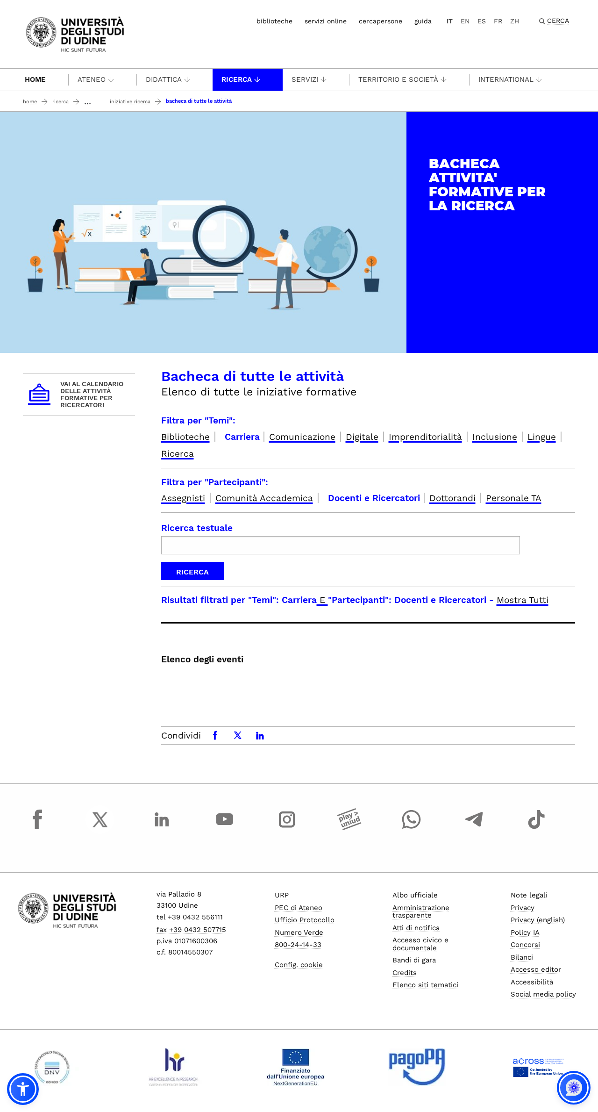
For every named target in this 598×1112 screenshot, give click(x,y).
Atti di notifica (416, 928)
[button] (22, 1089)
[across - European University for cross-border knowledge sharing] (538, 1067)
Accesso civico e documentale (420, 944)
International (506, 79)
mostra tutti (522, 600)
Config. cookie (299, 965)
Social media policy (543, 994)
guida (423, 21)
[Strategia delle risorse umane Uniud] (173, 1067)
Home (35, 79)
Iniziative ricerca (130, 102)
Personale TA (513, 498)
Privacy (522, 908)
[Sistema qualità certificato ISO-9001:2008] (52, 1067)
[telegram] (474, 828)
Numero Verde (299, 932)
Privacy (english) (538, 920)
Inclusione (494, 436)
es (481, 21)
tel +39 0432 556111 (190, 917)
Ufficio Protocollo (305, 920)
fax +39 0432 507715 (191, 929)
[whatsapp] (411, 828)
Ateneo (92, 79)
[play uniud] (349, 828)
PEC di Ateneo (298, 908)
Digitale (362, 436)
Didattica (164, 79)
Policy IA (525, 932)
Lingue (541, 436)
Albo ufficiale (415, 895)
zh (514, 21)
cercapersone (380, 21)
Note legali (529, 895)
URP (282, 895)
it (450, 21)
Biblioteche (185, 436)
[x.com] (99, 828)
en (465, 21)
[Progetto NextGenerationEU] (295, 1067)
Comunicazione (302, 436)
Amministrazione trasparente (420, 912)
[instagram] (286, 828)
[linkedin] (162, 828)
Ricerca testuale (197, 528)
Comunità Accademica (264, 498)
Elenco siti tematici (425, 985)
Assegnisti (183, 498)
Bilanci (522, 957)
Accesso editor (536, 969)
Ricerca (236, 79)
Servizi (305, 79)
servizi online (326, 21)
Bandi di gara (414, 960)
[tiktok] (536, 828)
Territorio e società (398, 79)
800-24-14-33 (298, 944)
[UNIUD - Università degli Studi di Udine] (75, 33)
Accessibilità (532, 982)
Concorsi (525, 944)
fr (498, 21)
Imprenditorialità (425, 436)
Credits (404, 973)
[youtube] (224, 828)
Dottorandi (452, 498)
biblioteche (274, 21)
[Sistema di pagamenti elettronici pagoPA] (417, 1067)
